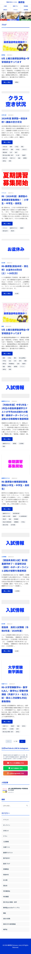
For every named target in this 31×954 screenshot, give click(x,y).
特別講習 (16, 519)
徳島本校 (6, 875)
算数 (12, 149)
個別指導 (5, 152)
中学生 (17, 149)
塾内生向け (5, 230)
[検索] (27, 806)
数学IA (23, 726)
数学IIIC (4, 729)
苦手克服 (13, 524)
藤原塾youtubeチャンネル (11, 907)
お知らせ (24, 149)
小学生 (16, 146)
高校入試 (5, 158)
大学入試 (5, 146)
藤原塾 (21, 2)
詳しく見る (7, 82)
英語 (10, 161)
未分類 (16, 293)
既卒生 (4, 363)
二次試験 (11, 729)
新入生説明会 (22, 358)
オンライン (6, 825)
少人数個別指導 (22, 516)
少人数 (17, 155)
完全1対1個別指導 (7, 522)
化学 (11, 152)
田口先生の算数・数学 (8, 155)
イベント (5, 228)
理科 (22, 146)
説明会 (16, 82)
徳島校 (23, 155)
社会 (10, 360)
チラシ (5, 836)
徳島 (19, 158)
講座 (4, 913)
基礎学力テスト (13, 228)
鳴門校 (5, 929)
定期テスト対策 (6, 516)
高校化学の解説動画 (9, 924)
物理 (25, 360)
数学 (16, 152)
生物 (18, 363)
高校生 (4, 161)
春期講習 (16, 522)
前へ (8, 741)
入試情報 (21, 443)
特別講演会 (11, 363)
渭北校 (12, 230)
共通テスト (12, 158)
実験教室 (6, 869)
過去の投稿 (6, 918)
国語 (11, 146)
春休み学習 (5, 524)
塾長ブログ (5, 149)
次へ (22, 741)
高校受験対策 (16, 513)
